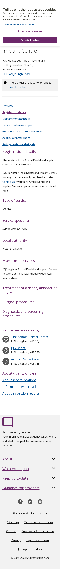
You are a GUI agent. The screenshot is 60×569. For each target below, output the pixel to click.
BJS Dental (18, 348)
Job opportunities (30, 549)
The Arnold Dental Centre (30, 337)
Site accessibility (23, 513)
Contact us (8, 182)
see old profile (17, 87)
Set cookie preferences (30, 30)
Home (44, 513)
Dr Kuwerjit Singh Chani (16, 74)
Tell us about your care (16, 432)
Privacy (16, 540)
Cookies (11, 531)
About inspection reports (21, 393)
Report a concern (37, 540)
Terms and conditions (38, 522)
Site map (13, 522)
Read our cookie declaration (19, 24)
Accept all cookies (30, 39)
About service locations (19, 380)
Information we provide (19, 386)
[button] (30, 459)
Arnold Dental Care (25, 359)
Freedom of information (38, 531)
